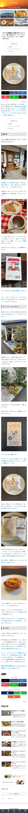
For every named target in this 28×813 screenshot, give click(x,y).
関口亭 (10, 46)
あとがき (11, 51)
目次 (12, 43)
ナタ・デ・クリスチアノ (14, 49)
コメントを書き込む (14, 793)
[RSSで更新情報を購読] (14, 696)
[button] (22, 97)
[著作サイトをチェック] (7, 692)
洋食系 (4, 674)
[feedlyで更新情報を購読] (20, 692)
